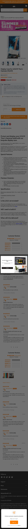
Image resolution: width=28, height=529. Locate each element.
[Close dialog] (26, 256)
